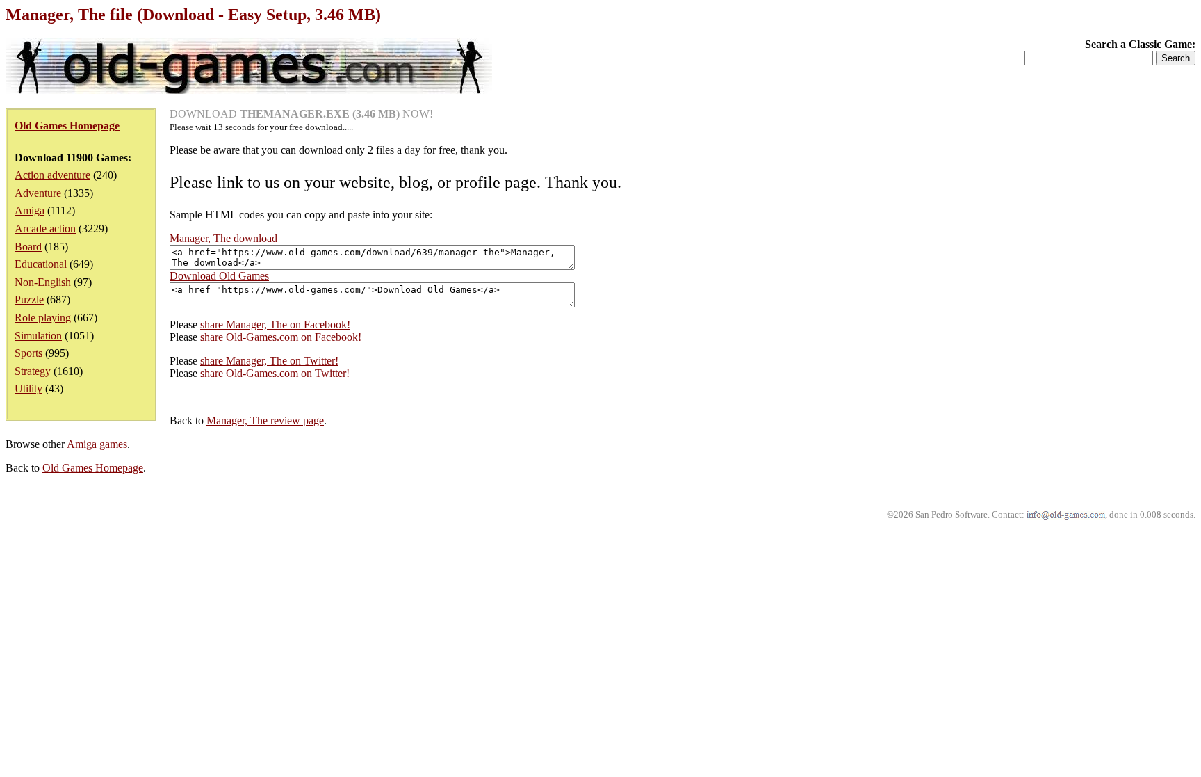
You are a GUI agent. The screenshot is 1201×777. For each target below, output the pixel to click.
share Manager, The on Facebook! (275, 324)
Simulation (38, 336)
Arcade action (45, 228)
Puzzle (29, 299)
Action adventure (52, 175)
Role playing (43, 317)
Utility (28, 388)
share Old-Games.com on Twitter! (275, 373)
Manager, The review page (265, 420)
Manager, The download (223, 238)
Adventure (38, 193)
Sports (28, 353)
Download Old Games (219, 276)
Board (28, 247)
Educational (41, 264)
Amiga (29, 210)
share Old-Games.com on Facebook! (280, 337)
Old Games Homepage (92, 468)
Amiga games (97, 444)
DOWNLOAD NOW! (301, 114)
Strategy (33, 371)
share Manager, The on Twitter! (269, 361)
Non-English (43, 282)
